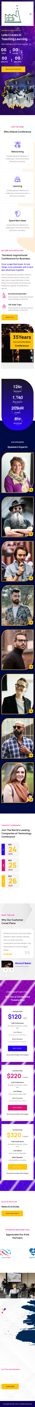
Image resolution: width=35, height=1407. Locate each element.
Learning (17, 186)
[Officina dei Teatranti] (13, 14)
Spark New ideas (17, 220)
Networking (17, 151)
